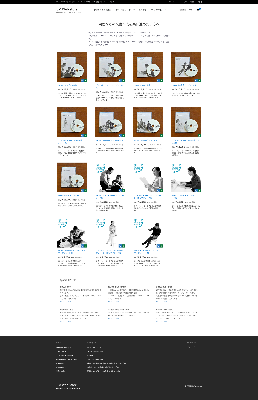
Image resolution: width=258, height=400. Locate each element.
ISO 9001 (143, 10)
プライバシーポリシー (65, 355)
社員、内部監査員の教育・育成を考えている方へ (106, 363)
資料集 (200, 2)
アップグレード (158, 10)
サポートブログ (189, 2)
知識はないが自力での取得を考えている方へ (105, 371)
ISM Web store (66, 385)
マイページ (60, 363)
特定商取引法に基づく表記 (66, 360)
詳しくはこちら (65, 302)
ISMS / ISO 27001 (103, 10)
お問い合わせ (61, 371)
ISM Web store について (65, 348)
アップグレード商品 (95, 360)
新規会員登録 (61, 367)
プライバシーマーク (125, 10)
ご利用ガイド (61, 352)
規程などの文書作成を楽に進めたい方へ (103, 367)
